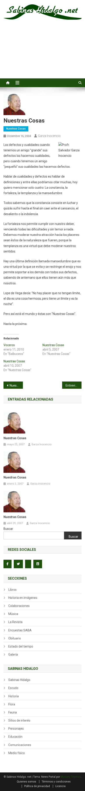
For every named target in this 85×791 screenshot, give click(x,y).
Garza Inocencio (49, 136)
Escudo (13, 688)
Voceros (9, 345)
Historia (13, 696)
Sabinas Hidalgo (19, 680)
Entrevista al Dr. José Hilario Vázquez (74, 385)
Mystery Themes (71, 776)
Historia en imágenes (22, 597)
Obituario (14, 638)
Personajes (16, 728)
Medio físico (16, 753)
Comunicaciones (19, 745)
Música (13, 614)
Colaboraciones (19, 606)
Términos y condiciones (56, 781)
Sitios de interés (19, 720)
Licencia (60, 786)
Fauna (12, 712)
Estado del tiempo (20, 646)
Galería (13, 654)
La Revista (15, 622)
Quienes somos (26, 781)
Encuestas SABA (20, 630)
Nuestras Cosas (16, 128)
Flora (11, 704)
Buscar (8, 528)
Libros (12, 589)
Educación (15, 736)
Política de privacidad (37, 786)
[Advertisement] (42, 54)
